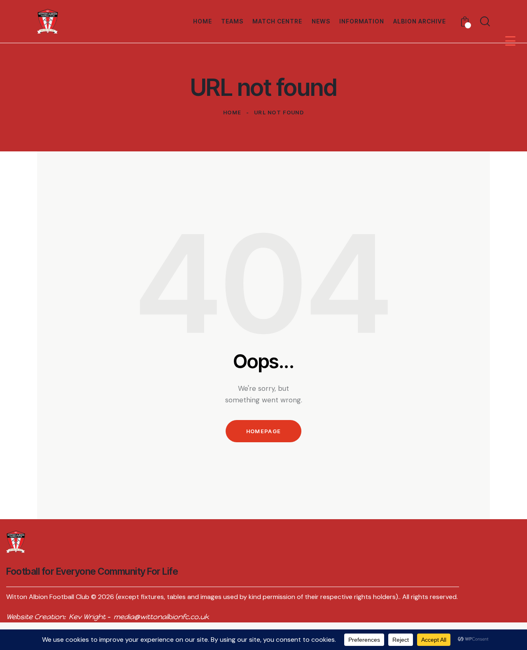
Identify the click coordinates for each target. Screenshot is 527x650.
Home (232, 112)
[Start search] (485, 21)
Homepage (263, 431)
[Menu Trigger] (510, 40)
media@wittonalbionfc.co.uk (161, 617)
